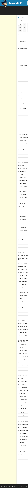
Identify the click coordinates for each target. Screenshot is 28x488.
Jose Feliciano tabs (22, 180)
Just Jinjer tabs (21, 393)
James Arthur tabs (22, 171)
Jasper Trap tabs (22, 415)
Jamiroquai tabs (22, 183)
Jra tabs (20, 233)
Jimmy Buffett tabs (22, 149)
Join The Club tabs (22, 263)
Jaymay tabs (21, 301)
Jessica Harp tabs (22, 335)
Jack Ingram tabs (22, 381)
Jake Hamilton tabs (22, 332)
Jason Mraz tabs (22, 34)
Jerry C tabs (21, 405)
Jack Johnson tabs (22, 88)
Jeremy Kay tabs (22, 412)
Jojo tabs (20, 287)
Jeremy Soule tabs (22, 307)
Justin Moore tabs (22, 249)
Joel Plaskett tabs (22, 269)
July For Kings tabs (22, 427)
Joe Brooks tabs (22, 216)
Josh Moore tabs (22, 454)
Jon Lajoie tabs (22, 203)
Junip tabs (20, 347)
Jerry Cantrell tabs (22, 284)
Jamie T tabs (21, 252)
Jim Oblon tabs (21, 451)
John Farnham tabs (23, 292)
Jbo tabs (20, 298)
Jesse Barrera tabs (22, 344)
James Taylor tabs (22, 103)
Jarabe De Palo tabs (23, 230)
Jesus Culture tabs (22, 92)
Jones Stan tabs (22, 384)
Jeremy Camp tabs (22, 186)
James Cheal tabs (22, 461)
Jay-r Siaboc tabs (22, 353)
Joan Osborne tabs (22, 197)
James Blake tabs (22, 323)
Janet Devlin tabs (22, 408)
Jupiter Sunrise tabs (23, 436)
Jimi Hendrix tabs (22, 83)
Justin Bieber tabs (22, 65)
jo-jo (20, 30)
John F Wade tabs (22, 433)
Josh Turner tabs (22, 191)
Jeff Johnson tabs (22, 304)
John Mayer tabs (22, 41)
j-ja (24, 24)
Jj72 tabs (20, 378)
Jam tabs (20, 174)
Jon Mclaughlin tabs (23, 326)
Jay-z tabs (20, 222)
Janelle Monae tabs (23, 362)
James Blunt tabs (22, 108)
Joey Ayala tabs (22, 396)
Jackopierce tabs (22, 359)
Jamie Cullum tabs (22, 243)
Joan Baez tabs (22, 177)
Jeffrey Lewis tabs (22, 314)
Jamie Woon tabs (22, 375)
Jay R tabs (20, 372)
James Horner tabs (22, 278)
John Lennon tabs (22, 95)
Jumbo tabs (21, 442)
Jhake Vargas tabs (22, 387)
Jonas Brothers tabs (23, 117)
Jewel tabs (20, 156)
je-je (20, 27)
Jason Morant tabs (22, 418)
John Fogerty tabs (22, 168)
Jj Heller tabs (21, 206)
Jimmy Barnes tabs (22, 281)
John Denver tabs (22, 99)
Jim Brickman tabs (22, 266)
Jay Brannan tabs (22, 317)
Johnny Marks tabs (22, 402)
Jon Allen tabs (21, 320)
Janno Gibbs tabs (22, 275)
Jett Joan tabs (21, 146)
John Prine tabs (22, 140)
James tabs (21, 165)
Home (19, 17)
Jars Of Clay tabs (22, 194)
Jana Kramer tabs (22, 350)
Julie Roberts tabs (22, 399)
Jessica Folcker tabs (23, 458)
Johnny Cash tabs (22, 48)
